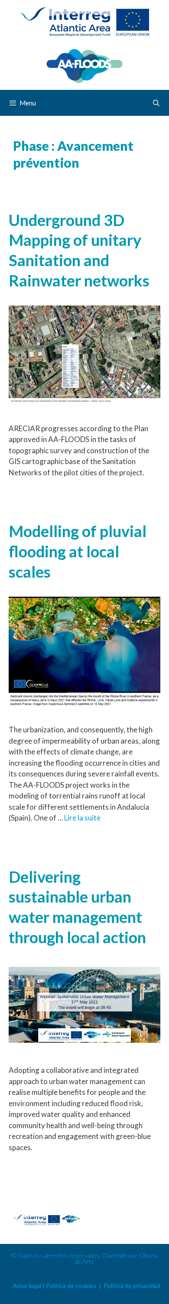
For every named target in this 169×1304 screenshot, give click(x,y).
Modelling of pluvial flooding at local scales (77, 551)
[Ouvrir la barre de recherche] (156, 103)
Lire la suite (82, 817)
